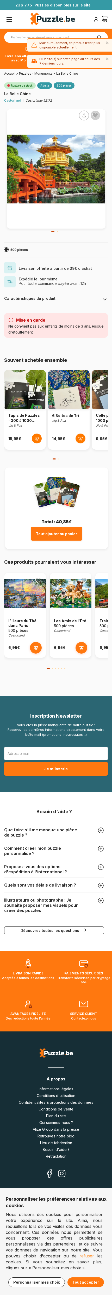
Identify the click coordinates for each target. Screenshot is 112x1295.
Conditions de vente (56, 1109)
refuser (86, 1255)
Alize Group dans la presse (56, 1129)
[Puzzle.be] (52, 19)
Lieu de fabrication (56, 1143)
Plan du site (56, 1116)
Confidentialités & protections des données (56, 1102)
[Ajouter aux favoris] (95, 115)
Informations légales (56, 1089)
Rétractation (56, 1156)
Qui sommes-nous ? (56, 1122)
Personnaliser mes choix (36, 1282)
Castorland (12, 100)
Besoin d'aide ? (56, 1149)
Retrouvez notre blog (56, 1136)
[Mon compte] (96, 19)
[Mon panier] (105, 19)
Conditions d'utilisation (56, 1095)
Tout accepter (85, 1282)
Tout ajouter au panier (56, 534)
